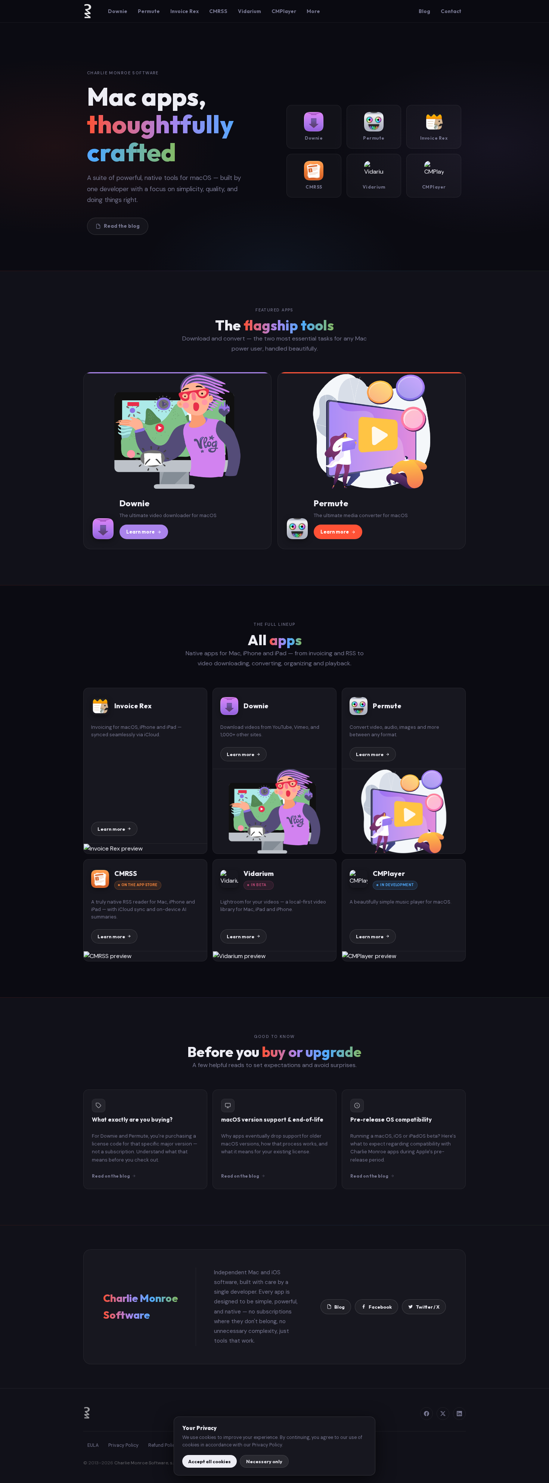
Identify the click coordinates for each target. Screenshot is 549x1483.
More (313, 11)
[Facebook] (426, 1413)
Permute (149, 11)
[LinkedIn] (459, 1413)
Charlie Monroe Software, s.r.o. (147, 1463)
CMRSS (218, 11)
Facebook (380, 1307)
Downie (117, 11)
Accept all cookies (209, 1461)
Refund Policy (163, 1445)
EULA (93, 1445)
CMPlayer (284, 11)
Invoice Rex (184, 11)
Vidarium (249, 11)
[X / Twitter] (443, 1413)
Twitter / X (428, 1307)
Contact (451, 11)
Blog (424, 11)
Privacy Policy (123, 1445)
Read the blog (122, 226)
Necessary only (264, 1461)
